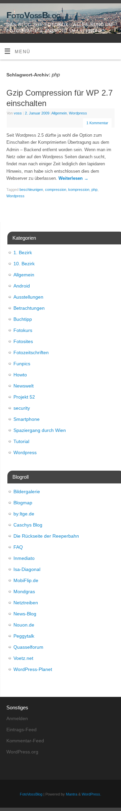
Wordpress (78, 113)
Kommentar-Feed (25, 740)
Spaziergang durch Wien (39, 430)
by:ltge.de (23, 513)
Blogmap (22, 502)
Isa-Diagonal (26, 569)
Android (21, 286)
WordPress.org (22, 751)
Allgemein (59, 113)
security (21, 408)
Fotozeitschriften (31, 352)
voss (18, 113)
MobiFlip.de (25, 580)
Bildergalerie (26, 491)
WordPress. (91, 794)
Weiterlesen (73, 178)
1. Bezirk (22, 252)
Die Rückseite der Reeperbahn (46, 536)
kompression (78, 190)
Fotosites (23, 341)
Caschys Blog (27, 525)
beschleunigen (31, 190)
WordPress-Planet (32, 669)
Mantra (71, 794)
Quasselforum (28, 647)
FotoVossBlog (33, 15)
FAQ (18, 547)
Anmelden (17, 718)
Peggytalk (23, 636)
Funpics (21, 363)
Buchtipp (22, 319)
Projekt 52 (24, 397)
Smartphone (26, 419)
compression (55, 190)
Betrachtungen (29, 308)
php (94, 190)
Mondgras (24, 591)
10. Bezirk (24, 263)
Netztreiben (25, 602)
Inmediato (24, 558)
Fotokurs (22, 330)
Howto (20, 374)
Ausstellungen (28, 297)
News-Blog (24, 613)
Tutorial (21, 441)
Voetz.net (23, 658)
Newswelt (23, 385)
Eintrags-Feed (21, 729)
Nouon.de (23, 625)
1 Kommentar (97, 123)
